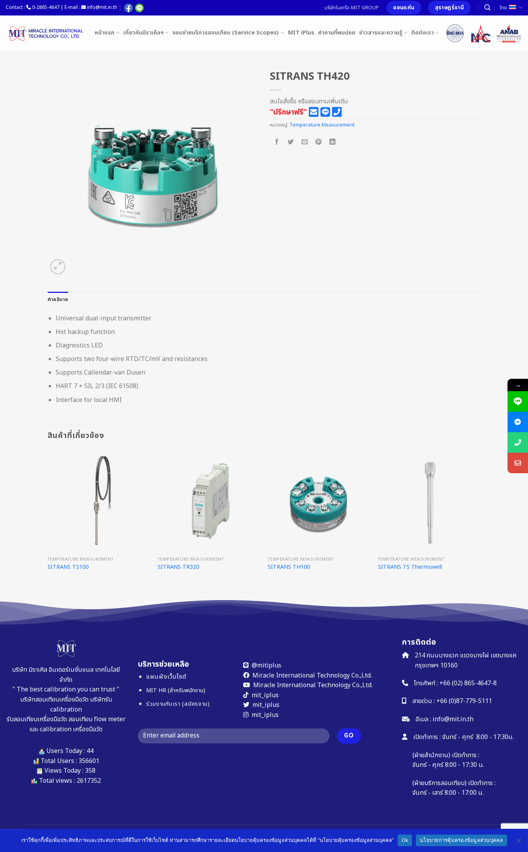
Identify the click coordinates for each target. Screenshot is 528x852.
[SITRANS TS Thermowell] (429, 501)
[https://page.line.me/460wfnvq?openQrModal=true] (518, 401)
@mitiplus (266, 665)
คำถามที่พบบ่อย (336, 33)
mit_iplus (265, 695)
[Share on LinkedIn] (332, 142)
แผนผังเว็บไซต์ (166, 676)
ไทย (503, 8)
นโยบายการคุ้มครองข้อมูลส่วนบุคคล (461, 840)
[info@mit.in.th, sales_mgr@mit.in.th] (518, 463)
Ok (405, 840)
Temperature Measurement (322, 125)
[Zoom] (57, 266)
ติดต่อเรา (422, 33)
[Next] (480, 523)
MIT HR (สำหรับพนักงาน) (175, 690)
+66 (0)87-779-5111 (464, 701)
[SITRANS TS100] (99, 501)
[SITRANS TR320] (209, 501)
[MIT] (44, 32)
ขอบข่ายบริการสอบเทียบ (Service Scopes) (225, 33)
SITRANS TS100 (68, 567)
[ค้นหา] (487, 7)
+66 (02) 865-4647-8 (468, 683)
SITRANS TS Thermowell (410, 567)
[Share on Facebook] (277, 142)
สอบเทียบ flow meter (97, 719)
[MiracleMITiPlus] (518, 422)
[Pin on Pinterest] (318, 142)
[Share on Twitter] (290, 142)
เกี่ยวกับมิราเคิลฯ (143, 33)
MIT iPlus (301, 33)
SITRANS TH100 (289, 567)
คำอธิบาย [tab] (58, 299)
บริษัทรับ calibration (81, 704)
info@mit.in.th (453, 719)
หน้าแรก (104, 33)
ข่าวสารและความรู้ (380, 33)
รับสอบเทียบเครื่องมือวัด (37, 719)
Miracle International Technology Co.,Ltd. (312, 675)
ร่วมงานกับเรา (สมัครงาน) (177, 704)
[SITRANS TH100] (319, 501)
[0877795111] (518, 442)
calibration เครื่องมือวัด (71, 729)
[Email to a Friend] (304, 142)
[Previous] (48, 523)
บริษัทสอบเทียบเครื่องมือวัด (54, 699)
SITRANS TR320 (178, 567)
